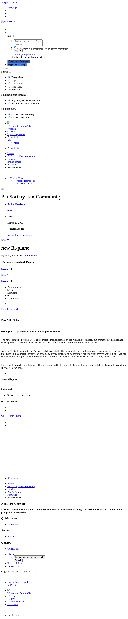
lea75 (7, 255)
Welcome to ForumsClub (19, 126)
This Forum (17, 83)
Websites (11, 128)
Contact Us (13, 566)
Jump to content (9, 2)
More (10, 140)
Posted (11, 309)
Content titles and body (22, 114)
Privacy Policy (14, 563)
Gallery (11, 131)
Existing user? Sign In (18, 32)
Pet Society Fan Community (31, 197)
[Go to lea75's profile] (5, 240)
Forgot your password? (25, 54)
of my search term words (25, 100)
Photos (10, 536)
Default (18, 560)
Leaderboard (13, 524)
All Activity (13, 137)
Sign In (18, 50)
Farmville (32, 255)
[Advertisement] (64, 452)
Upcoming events (16, 134)
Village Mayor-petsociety (19, 235)
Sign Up (11, 64)
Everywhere (17, 77)
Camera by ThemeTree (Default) (29, 557)
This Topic (16, 86)
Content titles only (20, 117)
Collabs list (12, 548)
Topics (14, 80)
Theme (10, 554)
